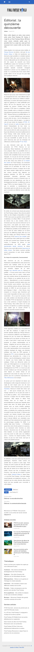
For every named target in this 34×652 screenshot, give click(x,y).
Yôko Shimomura (9, 377)
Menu (8, 2)
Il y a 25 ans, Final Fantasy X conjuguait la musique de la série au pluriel (22, 533)
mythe (17, 124)
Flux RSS (21, 647)
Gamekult (6, 388)
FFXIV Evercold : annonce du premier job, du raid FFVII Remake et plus (21, 524)
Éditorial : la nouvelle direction (13, 498)
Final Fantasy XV (14, 492)
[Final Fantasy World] (17, 10)
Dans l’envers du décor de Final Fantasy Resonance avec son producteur (21, 542)
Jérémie (6, 31)
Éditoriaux (15, 489)
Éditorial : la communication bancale (15, 503)
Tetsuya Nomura (8, 52)
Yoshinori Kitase (16, 474)
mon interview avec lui (15, 270)
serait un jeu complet (20, 236)
